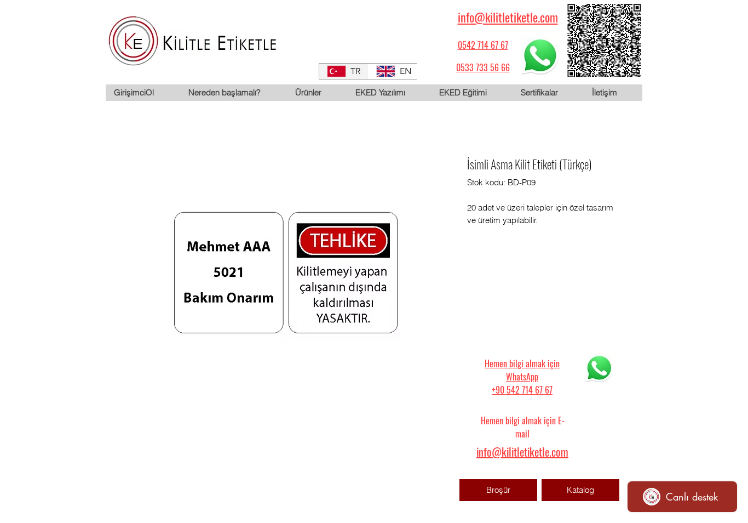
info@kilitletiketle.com (508, 17)
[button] (316, 92)
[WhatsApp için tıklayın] (540, 55)
